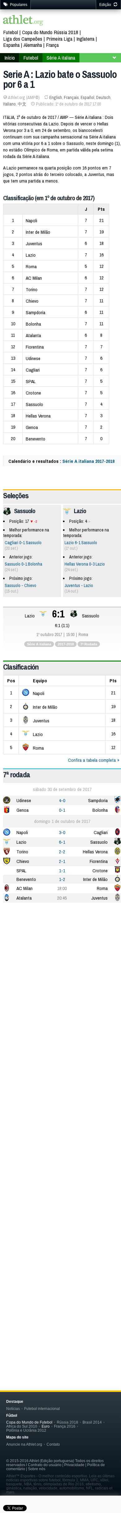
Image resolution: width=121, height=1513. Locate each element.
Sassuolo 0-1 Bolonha (23, 564)
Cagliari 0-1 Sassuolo (23, 542)
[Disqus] (62, 1111)
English (55, 97)
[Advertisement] (60, 972)
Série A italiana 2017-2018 (88, 461)
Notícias (13, 1409)
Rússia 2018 (67, 1422)
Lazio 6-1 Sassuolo (81, 542)
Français (71, 97)
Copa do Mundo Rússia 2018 (50, 32)
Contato (53, 1444)
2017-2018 (66, 644)
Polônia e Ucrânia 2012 (26, 1430)
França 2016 (64, 1426)
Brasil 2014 (92, 1422)
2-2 (62, 851)
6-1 (62, 842)
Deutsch (103, 97)
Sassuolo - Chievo (20, 585)
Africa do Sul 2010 (21, 1426)
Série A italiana (61, 57)
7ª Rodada (88, 644)
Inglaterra (85, 38)
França (52, 44)
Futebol (10, 32)
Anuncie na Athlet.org (24, 1444)
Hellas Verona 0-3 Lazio (85, 564)
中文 (22, 104)
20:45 (62, 898)
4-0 (62, 800)
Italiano (9, 104)
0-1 (62, 810)
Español (87, 97)
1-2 (62, 879)
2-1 (62, 861)
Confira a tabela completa (92, 760)
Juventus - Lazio (79, 585)
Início (9, 57)
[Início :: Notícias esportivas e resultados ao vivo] (23, 21)
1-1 (62, 870)
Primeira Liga (59, 38)
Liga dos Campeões (22, 38)
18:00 (62, 888)
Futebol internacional (42, 1409)
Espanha (11, 44)
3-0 (62, 832)
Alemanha (33, 44)
